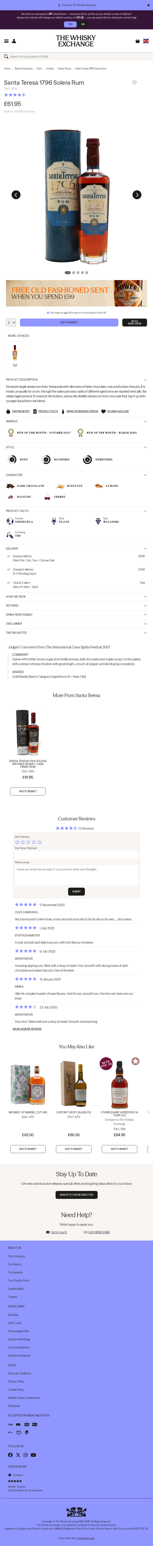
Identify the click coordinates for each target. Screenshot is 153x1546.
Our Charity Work (18, 1280)
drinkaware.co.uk (85, 1538)
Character (14, 475)
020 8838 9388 (99, 1232)
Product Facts (17, 511)
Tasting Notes (16, 633)
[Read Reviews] (25, 95)
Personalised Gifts (18, 1331)
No (83, 24)
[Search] (7, 56)
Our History (15, 1264)
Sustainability (16, 1289)
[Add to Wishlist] (134, 83)
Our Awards (15, 1272)
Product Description (22, 379)
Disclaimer (14, 623)
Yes (70, 24)
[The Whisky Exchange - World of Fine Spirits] (76, 40)
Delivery (12, 548)
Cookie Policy (16, 1389)
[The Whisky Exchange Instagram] (26, 1455)
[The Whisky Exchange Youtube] (33, 1455)
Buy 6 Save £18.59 (134, 322)
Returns (12, 605)
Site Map (13, 1315)
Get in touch (59, 1232)
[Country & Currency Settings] (146, 40)
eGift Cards (14, 1323)
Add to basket (28, 791)
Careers (12, 1297)
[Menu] (6, 40)
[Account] (14, 40)
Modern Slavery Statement (24, 1398)
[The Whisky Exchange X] (18, 1455)
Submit (76, 891)
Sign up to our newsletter (76, 1194)
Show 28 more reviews (27, 1029)
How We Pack (16, 596)
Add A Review (22, 836)
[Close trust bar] (148, 5)
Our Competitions (18, 1347)
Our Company (16, 1256)
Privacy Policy (16, 1381)
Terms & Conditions (19, 1373)
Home (7, 68)
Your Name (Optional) (26, 848)
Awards (12, 421)
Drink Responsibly (19, 614)
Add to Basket (69, 322)
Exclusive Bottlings (19, 1339)
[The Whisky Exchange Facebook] (10, 1455)
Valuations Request (19, 1355)
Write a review (22, 862)
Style (10, 447)
